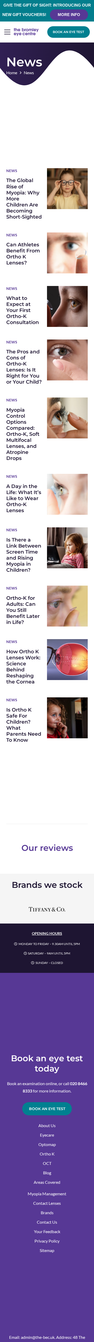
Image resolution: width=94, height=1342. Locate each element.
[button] (7, 32)
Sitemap (47, 1250)
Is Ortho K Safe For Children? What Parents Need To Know (23, 725)
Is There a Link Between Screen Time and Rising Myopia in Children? (23, 555)
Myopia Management (47, 1193)
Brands (47, 1212)
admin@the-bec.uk (38, 1337)
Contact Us (47, 1221)
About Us (47, 1125)
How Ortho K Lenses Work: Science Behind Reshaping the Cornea (23, 666)
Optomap (47, 1144)
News (11, 170)
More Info (69, 14)
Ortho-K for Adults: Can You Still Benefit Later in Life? (23, 610)
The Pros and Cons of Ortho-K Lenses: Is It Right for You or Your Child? (24, 366)
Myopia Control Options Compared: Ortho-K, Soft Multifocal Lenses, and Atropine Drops (22, 434)
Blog (47, 1172)
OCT (47, 1163)
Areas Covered (47, 1182)
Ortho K (47, 1153)
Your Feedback (47, 1231)
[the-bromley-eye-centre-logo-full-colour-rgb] (26, 32)
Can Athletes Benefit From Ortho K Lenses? (23, 253)
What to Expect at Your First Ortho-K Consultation (22, 310)
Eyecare (47, 1134)
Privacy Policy (47, 1240)
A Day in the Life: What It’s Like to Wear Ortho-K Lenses (23, 498)
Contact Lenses (47, 1203)
